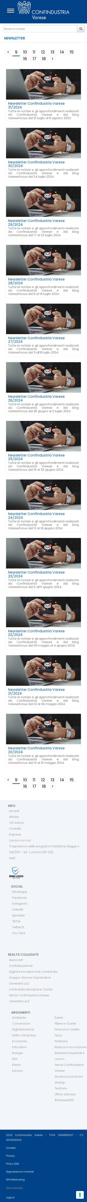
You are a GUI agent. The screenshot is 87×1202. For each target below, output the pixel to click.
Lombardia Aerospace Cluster (31, 989)
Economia (19, 1041)
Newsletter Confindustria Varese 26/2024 (36, 398)
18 (44, 59)
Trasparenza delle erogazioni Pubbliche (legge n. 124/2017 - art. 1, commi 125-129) (44, 849)
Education (19, 1047)
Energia (17, 1053)
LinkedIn (17, 909)
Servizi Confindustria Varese (29, 995)
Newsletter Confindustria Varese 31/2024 (36, 105)
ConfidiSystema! (21, 966)
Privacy (10, 1155)
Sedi (12, 858)
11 (34, 52)
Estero (16, 1065)
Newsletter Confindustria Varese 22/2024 (36, 633)
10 (25, 52)
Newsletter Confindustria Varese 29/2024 (36, 222)
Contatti (15, 829)
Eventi (59, 1018)
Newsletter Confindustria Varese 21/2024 (36, 691)
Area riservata (14, 1187)
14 (62, 52)
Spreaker (18, 915)
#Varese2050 (64, 1100)
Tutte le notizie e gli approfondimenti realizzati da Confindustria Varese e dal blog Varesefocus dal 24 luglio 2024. (43, 173)
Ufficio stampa (65, 1094)
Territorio (61, 1088)
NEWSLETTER (14, 38)
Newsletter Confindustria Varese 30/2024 (36, 164)
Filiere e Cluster (65, 1024)
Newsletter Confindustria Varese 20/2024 (36, 750)
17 (34, 59)
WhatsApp (19, 892)
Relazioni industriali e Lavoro (69, 1056)
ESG (15, 1059)
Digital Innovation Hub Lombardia (33, 972)
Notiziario (61, 1041)
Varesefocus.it (19, 1001)
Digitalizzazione (23, 1029)
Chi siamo (16, 823)
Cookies (11, 1148)
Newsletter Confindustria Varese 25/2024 (36, 457)
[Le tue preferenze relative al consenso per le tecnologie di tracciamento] (80, 1195)
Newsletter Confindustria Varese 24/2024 (36, 515)
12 (43, 52)
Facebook (19, 898)
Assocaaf (16, 960)
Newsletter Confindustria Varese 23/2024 (36, 574)
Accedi (14, 811)
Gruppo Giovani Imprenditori (30, 978)
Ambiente (19, 1018)
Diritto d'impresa (24, 1035)
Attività (14, 817)
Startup (60, 1082)
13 (52, 52)
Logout (10, 1197)
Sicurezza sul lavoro (69, 1077)
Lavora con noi (20, 840)
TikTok (16, 921)
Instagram (19, 904)
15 (72, 52)
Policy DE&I (12, 1163)
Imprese (15, 834)
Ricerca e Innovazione (70, 1047)
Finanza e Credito (67, 1029)
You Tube (18, 933)
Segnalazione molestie (20, 1171)
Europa (17, 1071)
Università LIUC (19, 983)
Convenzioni (21, 1024)
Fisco (58, 1035)
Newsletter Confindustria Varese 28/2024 (36, 281)
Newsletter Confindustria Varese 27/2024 (36, 340)
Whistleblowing (15, 1179)
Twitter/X (18, 927)
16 (25, 59)
